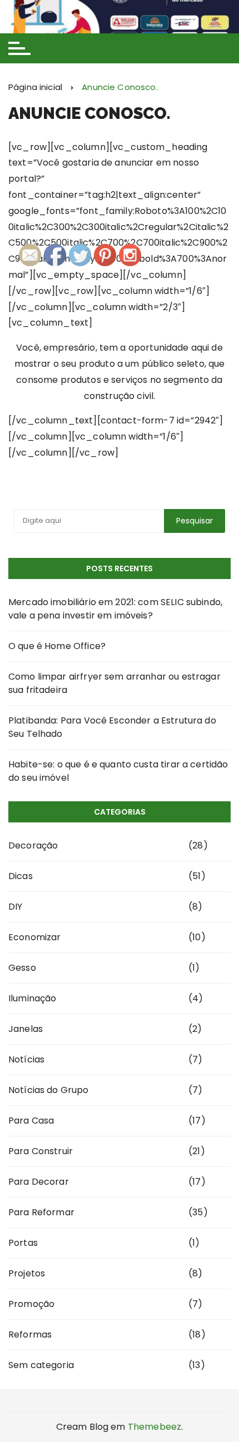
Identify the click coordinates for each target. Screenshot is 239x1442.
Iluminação (32, 998)
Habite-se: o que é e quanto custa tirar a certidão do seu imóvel (118, 771)
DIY (15, 906)
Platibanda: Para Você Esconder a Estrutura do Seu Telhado (112, 727)
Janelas (25, 1028)
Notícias (26, 1059)
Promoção (31, 1304)
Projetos (26, 1273)
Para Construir (40, 1151)
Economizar (34, 937)
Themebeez (154, 1426)
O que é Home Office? (57, 646)
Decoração (33, 845)
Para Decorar (38, 1181)
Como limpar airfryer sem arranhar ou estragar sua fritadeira (114, 683)
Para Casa (31, 1120)
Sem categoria (41, 1365)
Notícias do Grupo (48, 1090)
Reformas (30, 1334)
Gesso (22, 967)
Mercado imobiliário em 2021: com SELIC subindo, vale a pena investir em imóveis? (115, 609)
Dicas (20, 876)
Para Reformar (41, 1212)
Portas (23, 1242)
